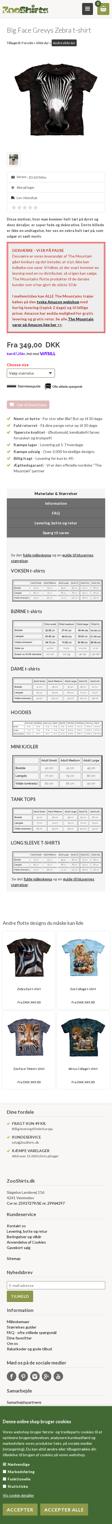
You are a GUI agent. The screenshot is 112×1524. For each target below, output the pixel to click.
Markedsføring (21, 1471)
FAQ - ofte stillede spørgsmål (32, 1332)
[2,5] (23, 207)
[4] (31, 207)
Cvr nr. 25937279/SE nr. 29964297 (36, 1203)
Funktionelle (19, 1479)
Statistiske (18, 1486)
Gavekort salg (18, 1247)
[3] (26, 207)
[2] (20, 207)
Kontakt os (16, 1225)
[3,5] (28, 207)
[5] (37, 207)
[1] (15, 207)
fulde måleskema (37, 555)
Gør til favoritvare (32, 404)
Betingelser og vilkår (24, 1236)
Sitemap (14, 1258)
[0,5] (12, 207)
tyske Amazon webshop (58, 301)
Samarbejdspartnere (24, 1402)
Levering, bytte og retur (27, 1231)
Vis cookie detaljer (18, 1495)
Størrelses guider (21, 1327)
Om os (12, 1343)
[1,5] (18, 207)
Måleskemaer (18, 1321)
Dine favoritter (19, 1338)
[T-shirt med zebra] (14, 160)
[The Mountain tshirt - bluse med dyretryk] (56, 99)
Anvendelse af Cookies (26, 1242)
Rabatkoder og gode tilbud (29, 1348)
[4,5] (34, 207)
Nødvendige (19, 1464)
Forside (27, 43)
